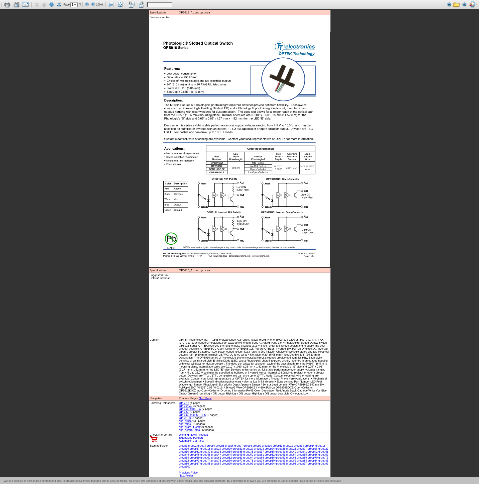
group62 (227, 457)
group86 (184, 463)
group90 (227, 463)
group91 (237, 463)
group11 (277, 445)
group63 (237, 457)
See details (306, 480)
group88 (205, 463)
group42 (313, 451)
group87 (195, 463)
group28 (313, 448)
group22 (248, 448)
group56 (313, 454)
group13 (299, 445)
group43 (323, 451)
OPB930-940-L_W (190, 408)
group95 (280, 463)
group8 (247, 445)
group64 (248, 457)
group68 (291, 457)
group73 (195, 460)
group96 (291, 463)
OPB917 (184, 402)
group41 (302, 451)
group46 (205, 454)
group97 (302, 463)
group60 (205, 457)
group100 (184, 466)
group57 (323, 454)
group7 (238, 445)
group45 (195, 454)
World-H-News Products (194, 434)
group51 (259, 454)
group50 (248, 454)
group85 (323, 460)
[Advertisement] (208, 23)
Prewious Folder (189, 472)
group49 (237, 454)
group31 (195, 451)
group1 (183, 445)
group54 (291, 454)
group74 (205, 460)
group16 (184, 448)
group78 (248, 460)
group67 (280, 457)
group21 (237, 448)
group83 (302, 460)
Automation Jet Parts (191, 440)
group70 (313, 457)
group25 (280, 448)
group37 (259, 451)
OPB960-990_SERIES (192, 414)
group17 (195, 448)
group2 (192, 445)
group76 (227, 460)
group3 (201, 445)
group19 (216, 448)
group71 (323, 457)
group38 (270, 451)
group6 (229, 445)
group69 (302, 457)
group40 (291, 451)
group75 (216, 460)
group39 (280, 451)
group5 (220, 445)
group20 (227, 448)
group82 (291, 460)
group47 (216, 454)
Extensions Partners (191, 437)
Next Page (205, 398)
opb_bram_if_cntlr (190, 426)
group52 (270, 454)
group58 (184, 457)
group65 (259, 457)
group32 (205, 451)
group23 (259, 448)
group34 (227, 451)
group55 (302, 454)
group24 (270, 448)
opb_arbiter (186, 420)
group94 (270, 463)
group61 (216, 457)
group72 (184, 460)
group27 (302, 448)
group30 (184, 451)
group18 (205, 448)
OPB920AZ (186, 405)
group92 (248, 463)
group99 (323, 463)
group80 (270, 460)
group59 (195, 457)
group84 (313, 460)
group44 (184, 454)
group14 (310, 445)
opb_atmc (185, 423)
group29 (323, 448)
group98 (313, 463)
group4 (211, 445)
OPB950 (184, 411)
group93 (259, 463)
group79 (259, 460)
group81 (280, 460)
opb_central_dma (189, 429)
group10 (267, 445)
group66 (270, 457)
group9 (257, 445)
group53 (280, 454)
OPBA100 (185, 417)
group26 (291, 448)
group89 (216, 463)
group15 (320, 445)
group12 (288, 445)
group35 (237, 451)
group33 (216, 451)
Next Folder (186, 475)
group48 (227, 454)
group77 (237, 460)
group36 (248, 451)
